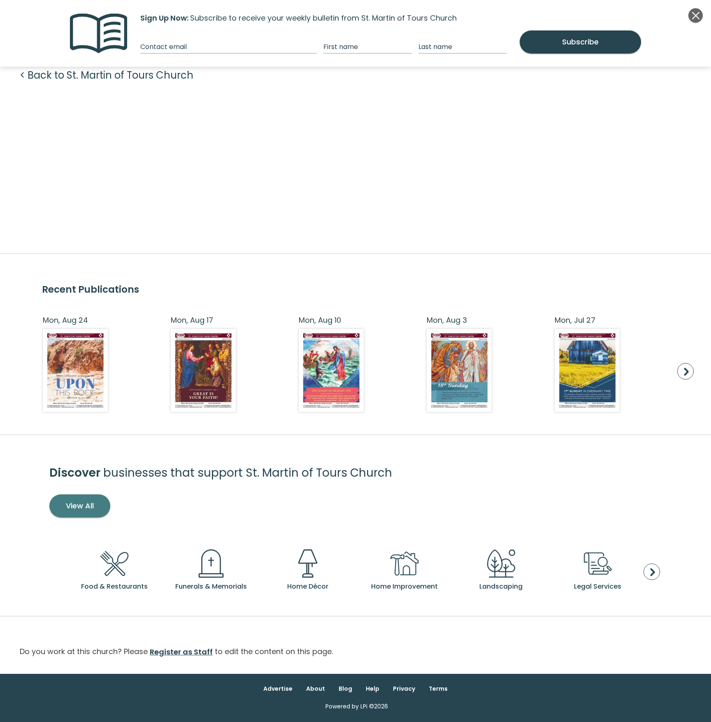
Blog (345, 689)
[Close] (695, 15)
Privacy (404, 689)
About (315, 689)
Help (372, 689)
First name (340, 46)
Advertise (278, 689)
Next (685, 371)
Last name (435, 46)
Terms (438, 689)
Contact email (163, 46)
